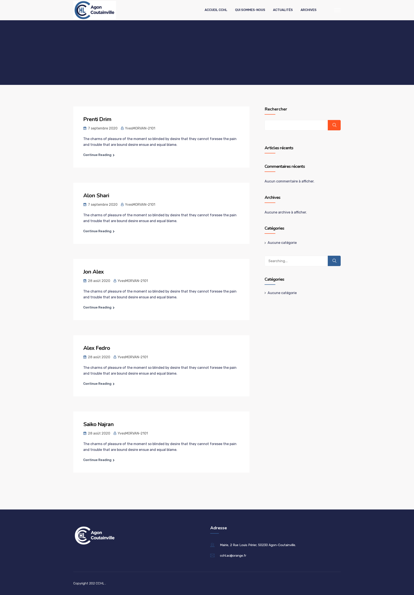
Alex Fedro (96, 348)
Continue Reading (97, 155)
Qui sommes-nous (250, 10)
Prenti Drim (97, 119)
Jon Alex (93, 272)
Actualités (283, 10)
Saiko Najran (98, 424)
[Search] (334, 261)
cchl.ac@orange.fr (233, 556)
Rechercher (276, 109)
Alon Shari (96, 195)
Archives (309, 10)
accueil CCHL (216, 10)
